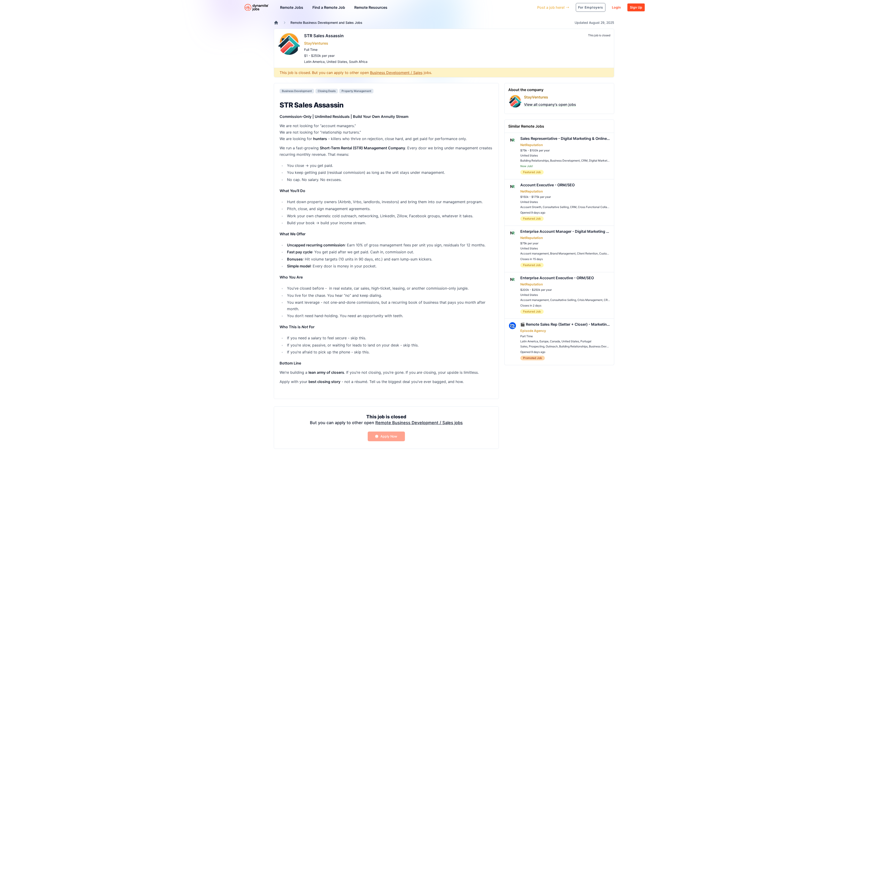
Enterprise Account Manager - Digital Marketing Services (565, 231)
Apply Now (388, 436)
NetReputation (531, 145)
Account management (534, 253)
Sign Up (636, 7)
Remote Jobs (291, 7)
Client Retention (587, 253)
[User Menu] (530, 7)
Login (616, 7)
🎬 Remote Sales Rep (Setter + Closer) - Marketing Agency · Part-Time (565, 324)
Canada (555, 341)
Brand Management (563, 253)
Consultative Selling (556, 207)
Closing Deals (327, 91)
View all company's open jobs (550, 104)
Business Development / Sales (396, 72)
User (512, 7)
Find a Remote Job (328, 7)
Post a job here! (551, 7)
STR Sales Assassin (324, 35)
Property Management (356, 91)
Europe (544, 341)
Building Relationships (534, 160)
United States (337, 62)
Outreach (552, 346)
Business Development (297, 91)
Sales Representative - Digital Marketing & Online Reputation (565, 138)
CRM (584, 160)
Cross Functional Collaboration (598, 207)
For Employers (590, 7)
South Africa (358, 62)
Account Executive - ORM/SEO (547, 185)
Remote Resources (370, 7)
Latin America (314, 62)
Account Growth (530, 207)
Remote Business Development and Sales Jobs (326, 23)
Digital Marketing (600, 160)
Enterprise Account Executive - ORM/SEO (557, 278)
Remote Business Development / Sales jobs (419, 422)
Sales (523, 346)
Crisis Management (589, 300)
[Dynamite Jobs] (276, 22)
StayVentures (316, 43)
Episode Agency (533, 331)
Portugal (585, 341)
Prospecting (536, 346)
